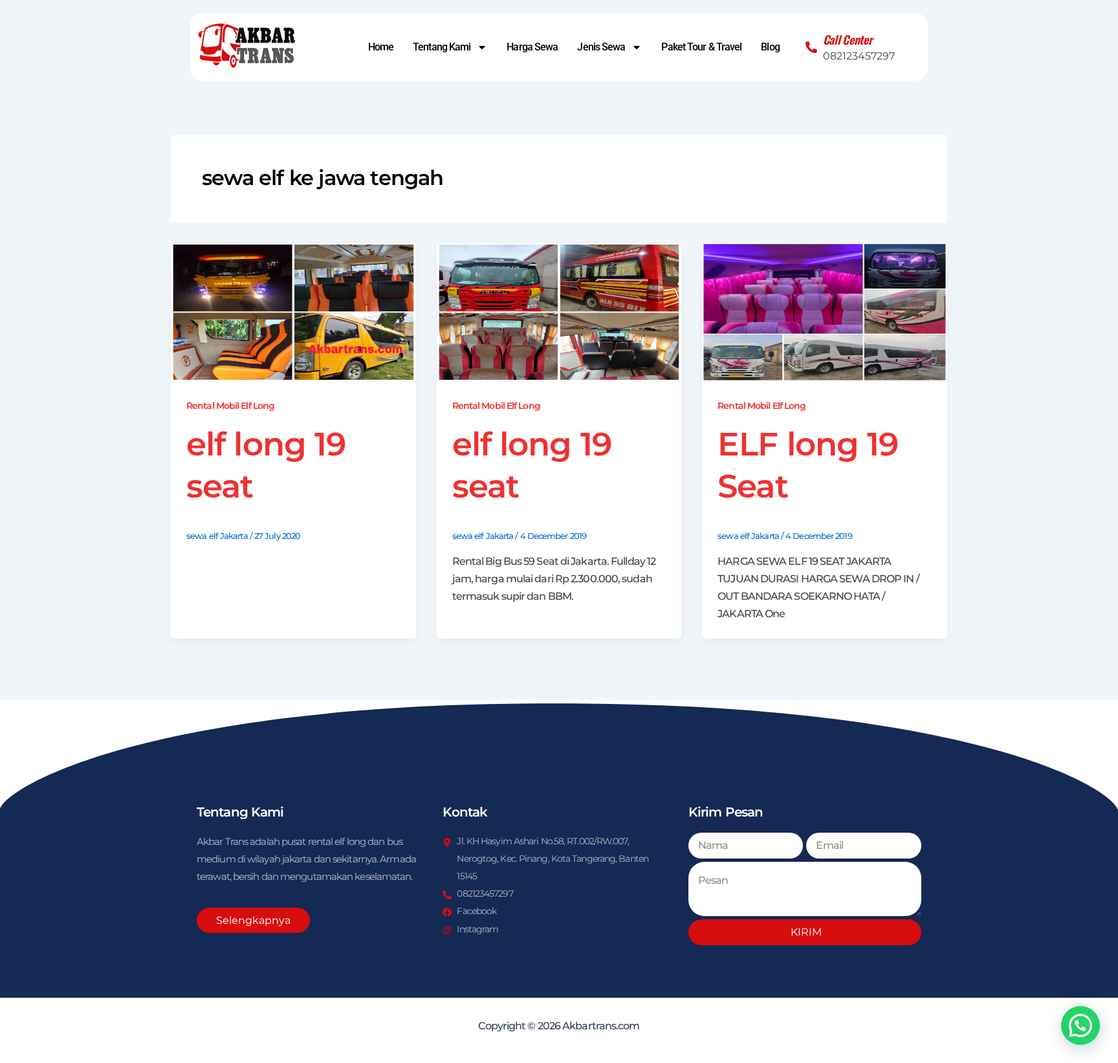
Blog (770, 47)
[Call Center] (811, 47)
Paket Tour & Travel (701, 47)
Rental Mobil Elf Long (230, 405)
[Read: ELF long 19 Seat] (824, 311)
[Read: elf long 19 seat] (293, 311)
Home (380, 47)
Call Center (848, 39)
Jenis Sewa (601, 47)
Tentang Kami (441, 47)
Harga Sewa (532, 47)
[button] (1080, 1025)
